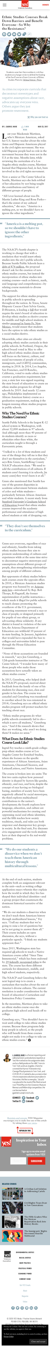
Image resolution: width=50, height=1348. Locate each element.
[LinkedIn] (31, 1308)
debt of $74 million (13, 267)
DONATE (45, 4)
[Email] (14, 34)
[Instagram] (22, 1308)
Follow (25, 1301)
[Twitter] (9, 34)
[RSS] (36, 1308)
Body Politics (25, 1263)
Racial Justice (25, 1257)
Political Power (25, 1268)
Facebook (30, 1097)
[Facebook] (4, 34)
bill (32, 310)
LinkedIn (29, 1101)
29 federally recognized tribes (22, 962)
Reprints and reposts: (17, 1118)
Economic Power (25, 1273)
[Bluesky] (19, 34)
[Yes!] (25, 4)
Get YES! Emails (25, 1285)
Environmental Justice (25, 1252)
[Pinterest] (26, 1308)
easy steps (32, 1123)
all (14, 952)
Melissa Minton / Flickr (32, 80)
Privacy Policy (9, 1336)
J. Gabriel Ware (10, 126)
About (25, 1290)
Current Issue (25, 1279)
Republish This (25, 1130)
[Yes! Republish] (24, 35)
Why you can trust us (39, 117)
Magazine (25, 1295)
